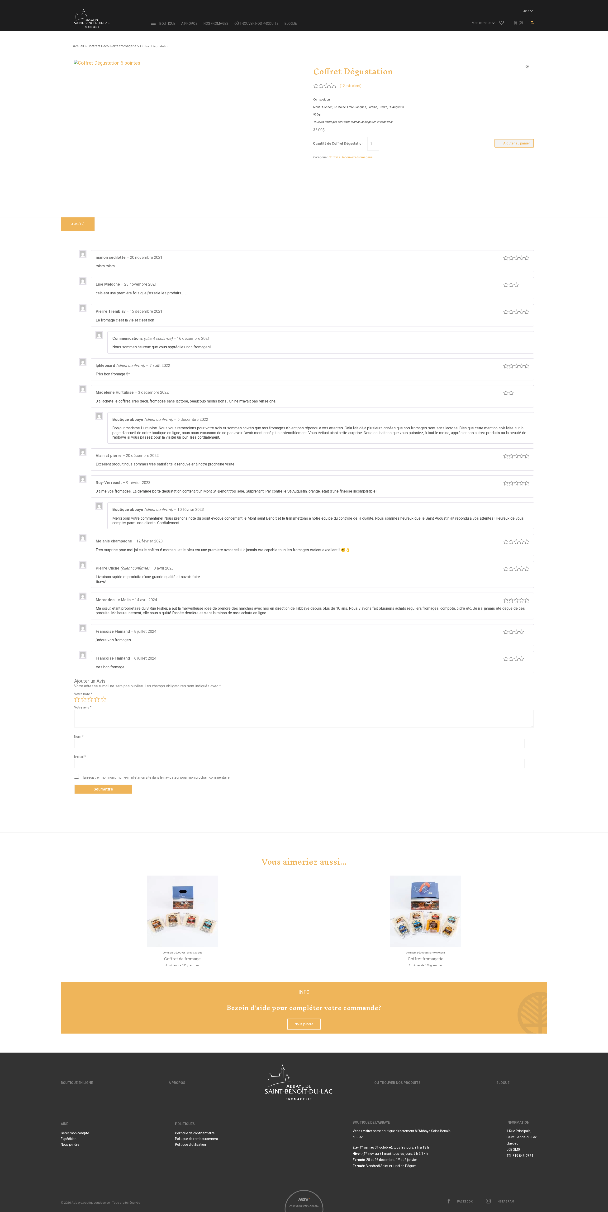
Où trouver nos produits (256, 23)
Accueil (78, 46)
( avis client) (350, 86)
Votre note (83, 694)
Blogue (291, 23)
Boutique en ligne (77, 1083)
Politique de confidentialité (195, 1133)
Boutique (167, 23)
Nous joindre (304, 1024)
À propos (189, 23)
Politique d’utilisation (190, 1144)
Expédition (68, 1139)
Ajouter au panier (516, 143)
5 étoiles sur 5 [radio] (103, 699)
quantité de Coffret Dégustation (338, 143)
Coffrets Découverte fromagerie (112, 46)
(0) (520, 22)
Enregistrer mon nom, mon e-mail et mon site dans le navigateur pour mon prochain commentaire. (156, 777)
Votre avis (82, 707)
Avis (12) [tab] (78, 224)
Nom (79, 736)
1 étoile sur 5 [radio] (77, 699)
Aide (526, 11)
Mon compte (481, 23)
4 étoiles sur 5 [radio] (97, 699)
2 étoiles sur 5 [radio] (83, 699)
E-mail (80, 756)
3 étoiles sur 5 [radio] (90, 699)
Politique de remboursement (196, 1139)
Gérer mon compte (75, 1133)
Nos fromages (216, 23)
